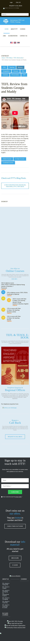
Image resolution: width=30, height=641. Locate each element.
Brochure (15, 558)
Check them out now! (15, 526)
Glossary (15, 71)
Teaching (12, 67)
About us (5, 579)
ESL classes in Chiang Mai (5, 584)
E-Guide (15, 565)
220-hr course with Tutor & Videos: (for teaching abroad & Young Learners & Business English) (20, 302)
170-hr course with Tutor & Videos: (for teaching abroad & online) (14, 311)
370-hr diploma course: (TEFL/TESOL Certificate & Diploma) (17, 294)
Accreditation (12, 36)
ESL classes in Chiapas (5, 587)
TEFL (4, 67)
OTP (24, 75)
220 (9, 300)
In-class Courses (5, 614)
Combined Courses (8, 162)
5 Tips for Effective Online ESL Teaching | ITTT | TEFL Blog (15, 185)
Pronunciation (15, 75)
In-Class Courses (19, 159)
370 (3, 298)
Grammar (5, 75)
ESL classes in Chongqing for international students (5, 593)
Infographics (6, 71)
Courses (22, 29)
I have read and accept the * (12, 496)
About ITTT (14, 29)
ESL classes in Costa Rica (5, 602)
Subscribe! (15, 492)
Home (6, 29)
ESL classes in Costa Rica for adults (5, 606)
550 (3, 292)
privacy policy (18, 496)
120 (3, 317)
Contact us (23, 36)
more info (14, 279)
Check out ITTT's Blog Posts (13, 178)
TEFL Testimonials (18, 57)
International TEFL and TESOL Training (17, 21)
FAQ (23, 71)
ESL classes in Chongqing (5, 598)
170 (3, 309)
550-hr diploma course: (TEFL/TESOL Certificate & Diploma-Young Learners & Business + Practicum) (13, 286)
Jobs (4, 36)
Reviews (20, 67)
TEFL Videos (9, 57)
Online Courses (7, 159)
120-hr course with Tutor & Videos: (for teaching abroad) (14, 319)
